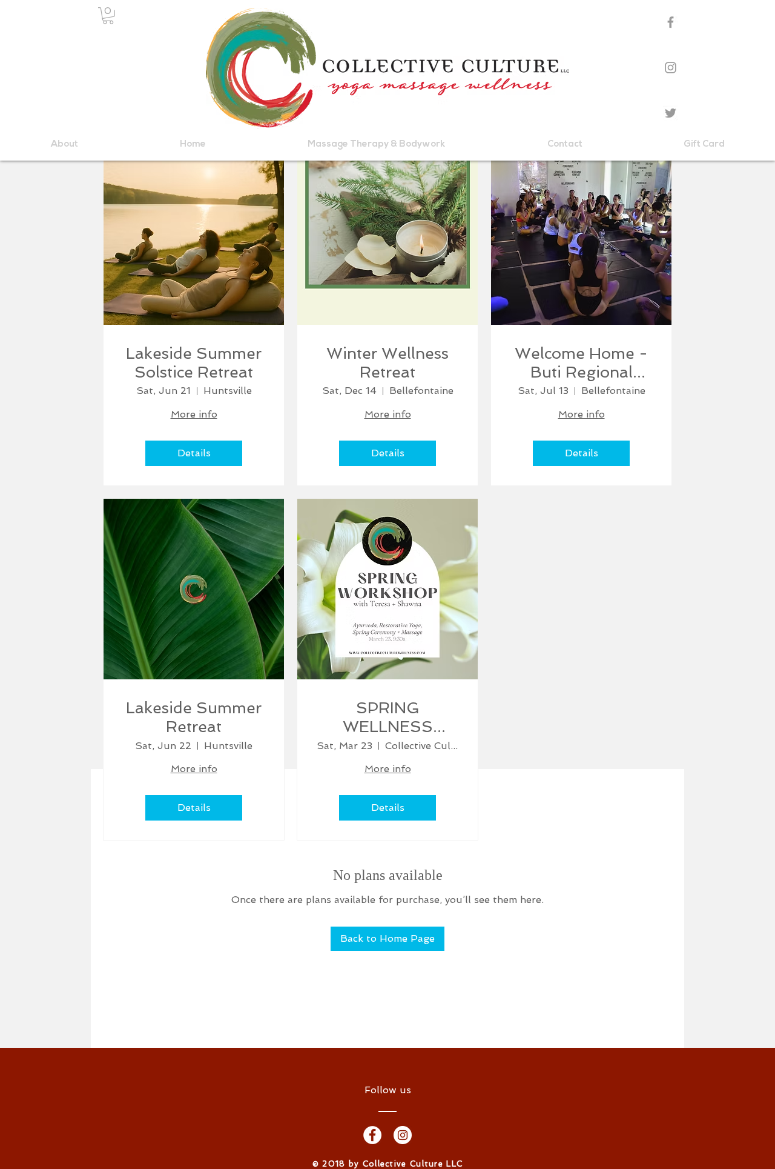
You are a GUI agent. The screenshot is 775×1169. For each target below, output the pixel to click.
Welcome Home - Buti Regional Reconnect (581, 363)
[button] (108, 15)
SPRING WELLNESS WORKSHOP (387, 717)
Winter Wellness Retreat (387, 362)
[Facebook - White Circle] (372, 1135)
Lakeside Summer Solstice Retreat (194, 362)
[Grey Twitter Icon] (670, 113)
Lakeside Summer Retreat (194, 717)
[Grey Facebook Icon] (670, 22)
